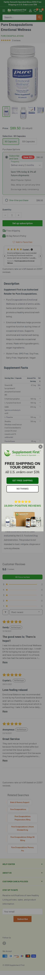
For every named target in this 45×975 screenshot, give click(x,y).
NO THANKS (22, 489)
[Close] (41, 447)
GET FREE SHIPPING (22, 481)
